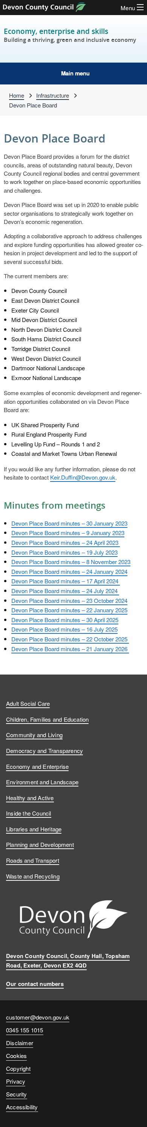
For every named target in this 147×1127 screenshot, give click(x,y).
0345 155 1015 (24, 1031)
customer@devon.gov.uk (37, 1017)
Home (16, 95)
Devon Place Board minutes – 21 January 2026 (70, 648)
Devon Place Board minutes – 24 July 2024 (65, 590)
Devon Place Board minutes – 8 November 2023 (70, 561)
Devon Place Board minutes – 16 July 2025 (64, 629)
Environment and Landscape (42, 781)
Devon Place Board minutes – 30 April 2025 (64, 619)
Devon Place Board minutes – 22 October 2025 (70, 639)
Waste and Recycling (33, 876)
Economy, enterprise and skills (56, 31)
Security (16, 1094)
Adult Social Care (28, 703)
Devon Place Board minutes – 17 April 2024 (65, 581)
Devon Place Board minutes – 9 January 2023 (67, 532)
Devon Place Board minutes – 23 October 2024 (69, 600)
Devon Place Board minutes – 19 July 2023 (64, 552)
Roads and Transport (32, 860)
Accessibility (22, 1106)
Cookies (16, 1055)
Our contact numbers (35, 984)
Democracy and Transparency (44, 750)
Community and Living (34, 734)
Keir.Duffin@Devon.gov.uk (82, 477)
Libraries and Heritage (33, 829)
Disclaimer (19, 1042)
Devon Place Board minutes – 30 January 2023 (69, 523)
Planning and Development (40, 844)
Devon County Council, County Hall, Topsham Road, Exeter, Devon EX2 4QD (68, 960)
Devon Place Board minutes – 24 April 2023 (65, 542)
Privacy (15, 1081)
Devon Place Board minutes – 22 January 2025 (69, 610)
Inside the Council (28, 813)
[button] (75, 73)
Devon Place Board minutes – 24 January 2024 (69, 571)
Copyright (18, 1068)
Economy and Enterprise (37, 766)
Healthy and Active (30, 797)
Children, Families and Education (47, 719)
